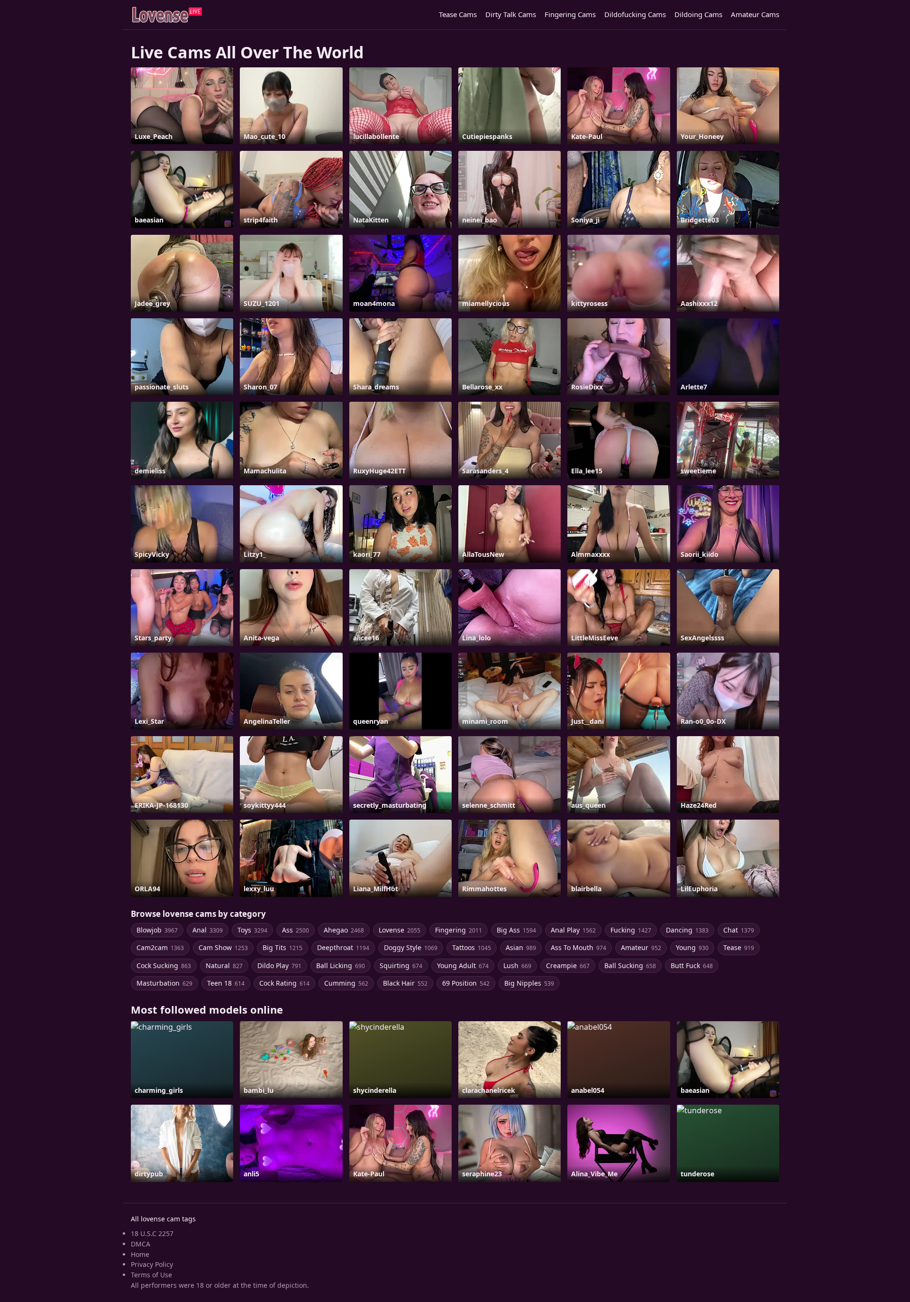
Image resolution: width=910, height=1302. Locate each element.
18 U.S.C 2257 (152, 1233)
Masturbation (164, 983)
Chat (738, 929)
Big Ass (516, 929)
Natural (224, 965)
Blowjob (157, 929)
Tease (738, 947)
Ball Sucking (630, 965)
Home (140, 1254)
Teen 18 (226, 983)
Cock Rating (284, 983)
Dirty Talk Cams (510, 14)
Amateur (641, 947)
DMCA (140, 1243)
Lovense (399, 929)
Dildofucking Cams (635, 14)
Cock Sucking (163, 965)
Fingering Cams (570, 14)
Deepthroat (343, 947)
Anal (207, 929)
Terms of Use (151, 1274)
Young (692, 947)
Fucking (630, 929)
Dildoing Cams (698, 14)
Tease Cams (458, 14)
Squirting (401, 965)
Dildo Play (279, 965)
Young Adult (463, 965)
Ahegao (344, 929)
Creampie (568, 965)
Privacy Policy (152, 1264)
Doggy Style (410, 947)
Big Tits (282, 947)
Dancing (687, 929)
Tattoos (471, 947)
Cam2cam (160, 947)
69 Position (466, 983)
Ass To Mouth (578, 947)
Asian (521, 947)
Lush (517, 965)
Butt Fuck (692, 965)
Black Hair (405, 983)
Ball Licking (340, 965)
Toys (252, 929)
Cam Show (223, 947)
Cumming (346, 983)
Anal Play (573, 929)
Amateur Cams (755, 14)
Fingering (458, 929)
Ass (295, 929)
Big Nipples (529, 983)
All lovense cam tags (163, 1218)
